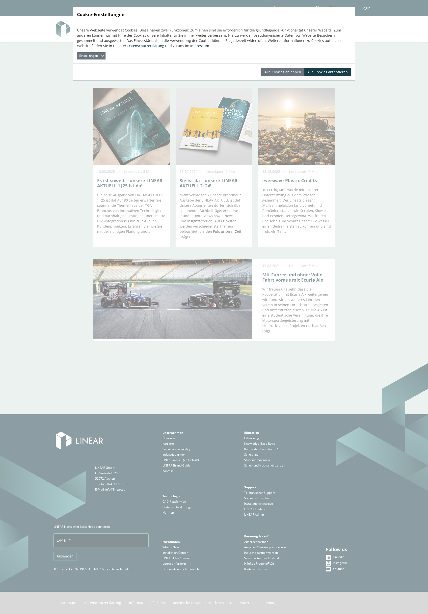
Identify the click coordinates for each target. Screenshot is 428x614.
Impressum (199, 45)
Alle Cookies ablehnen (283, 72)
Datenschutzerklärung (145, 45)
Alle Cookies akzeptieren (327, 72)
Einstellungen (88, 56)
